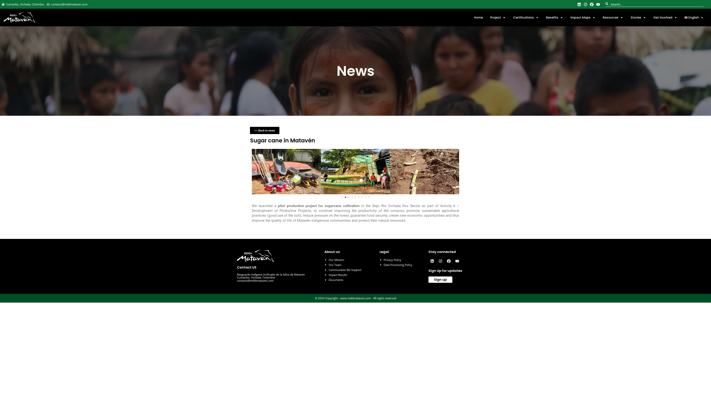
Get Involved (662, 17)
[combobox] (654, 4)
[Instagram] (585, 4)
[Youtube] (598, 4)
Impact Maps (580, 17)
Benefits (552, 17)
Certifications (523, 17)
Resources (610, 17)
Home (478, 17)
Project (495, 17)
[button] (256, 171)
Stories (636, 17)
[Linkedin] (579, 4)
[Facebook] (592, 4)
